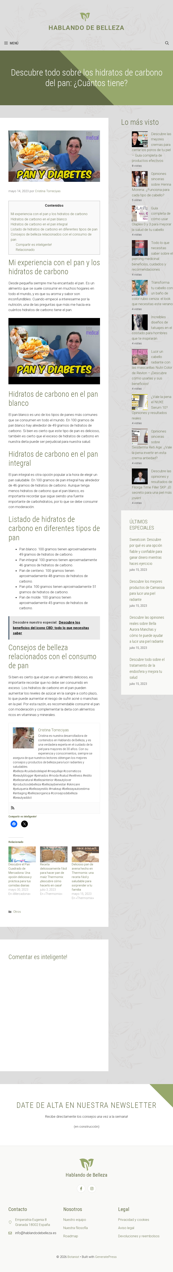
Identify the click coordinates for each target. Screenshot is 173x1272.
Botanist (73, 1257)
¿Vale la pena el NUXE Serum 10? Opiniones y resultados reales (151, 407)
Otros (17, 912)
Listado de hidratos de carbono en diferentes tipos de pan (54, 229)
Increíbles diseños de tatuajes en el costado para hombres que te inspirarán (152, 328)
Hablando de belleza (86, 27)
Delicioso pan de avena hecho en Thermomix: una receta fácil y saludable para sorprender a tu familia (83, 877)
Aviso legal (126, 1228)
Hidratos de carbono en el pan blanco (39, 219)
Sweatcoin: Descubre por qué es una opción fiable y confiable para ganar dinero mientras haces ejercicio (146, 551)
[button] (167, 43)
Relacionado (25, 250)
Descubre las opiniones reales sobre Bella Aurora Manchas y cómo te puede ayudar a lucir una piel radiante (147, 629)
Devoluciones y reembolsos (138, 1236)
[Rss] (13, 808)
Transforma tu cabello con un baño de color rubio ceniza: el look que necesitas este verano (152, 293)
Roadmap (70, 1236)
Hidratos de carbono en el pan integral (39, 224)
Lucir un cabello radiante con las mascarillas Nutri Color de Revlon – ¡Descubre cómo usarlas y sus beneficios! (152, 367)
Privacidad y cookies (133, 1220)
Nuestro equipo (74, 1220)
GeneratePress (106, 1257)
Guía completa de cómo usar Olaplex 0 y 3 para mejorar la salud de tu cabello (151, 219)
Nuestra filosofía (75, 1228)
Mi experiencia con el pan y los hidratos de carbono (49, 214)
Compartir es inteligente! (34, 245)
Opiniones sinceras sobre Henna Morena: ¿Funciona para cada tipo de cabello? (151, 184)
